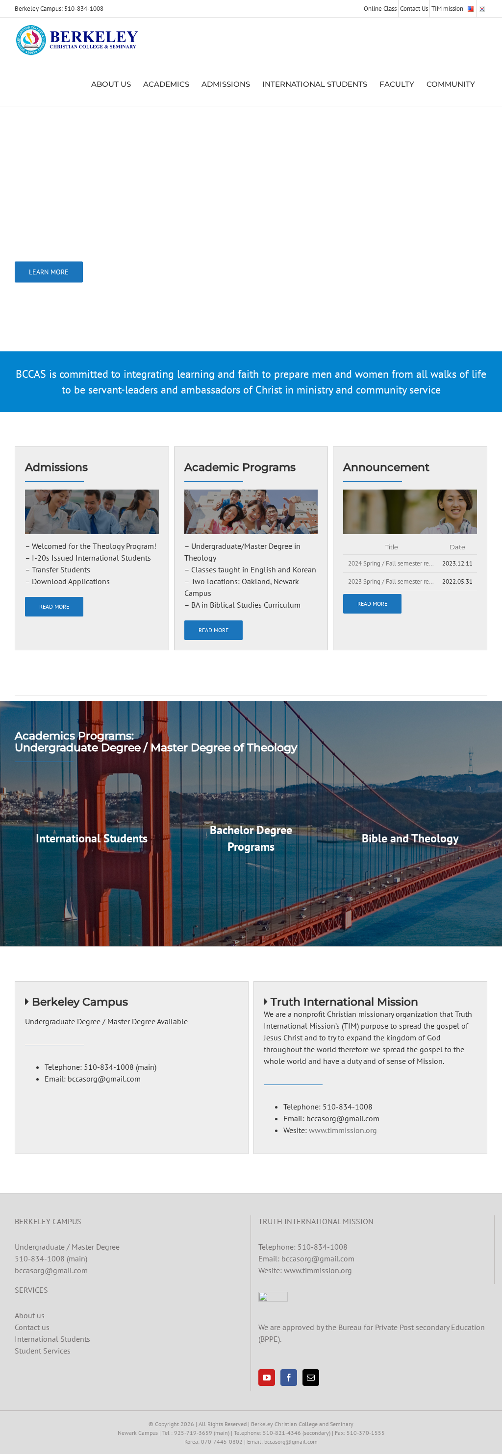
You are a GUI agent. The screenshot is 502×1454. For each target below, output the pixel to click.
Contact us (32, 1327)
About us (30, 1315)
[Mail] (310, 1377)
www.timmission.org (343, 1130)
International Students (52, 1339)
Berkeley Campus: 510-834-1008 (59, 8)
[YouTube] (266, 1377)
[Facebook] (288, 1377)
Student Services (43, 1350)
